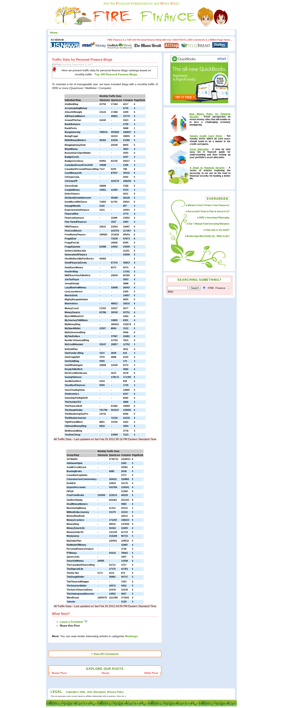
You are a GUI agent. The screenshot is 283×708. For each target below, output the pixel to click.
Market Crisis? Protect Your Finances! (208, 205)
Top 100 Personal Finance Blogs (116, 74)
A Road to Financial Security (207, 167)
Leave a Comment (72, 621)
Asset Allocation (199, 149)
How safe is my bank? (217, 230)
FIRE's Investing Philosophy (214, 217)
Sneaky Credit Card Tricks (206, 136)
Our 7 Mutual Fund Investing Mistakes (208, 223)
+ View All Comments (105, 653)
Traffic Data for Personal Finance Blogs (82, 59)
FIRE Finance (216, 287)
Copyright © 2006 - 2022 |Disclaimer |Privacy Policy (95, 692)
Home (54, 32)
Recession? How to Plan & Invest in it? (208, 211)
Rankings (131, 636)
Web (170, 291)
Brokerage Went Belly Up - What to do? (208, 236)
